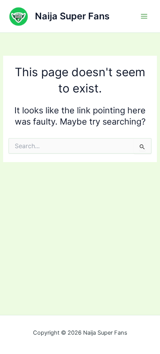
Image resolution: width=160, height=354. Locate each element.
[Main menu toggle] (144, 16)
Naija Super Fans (72, 16)
